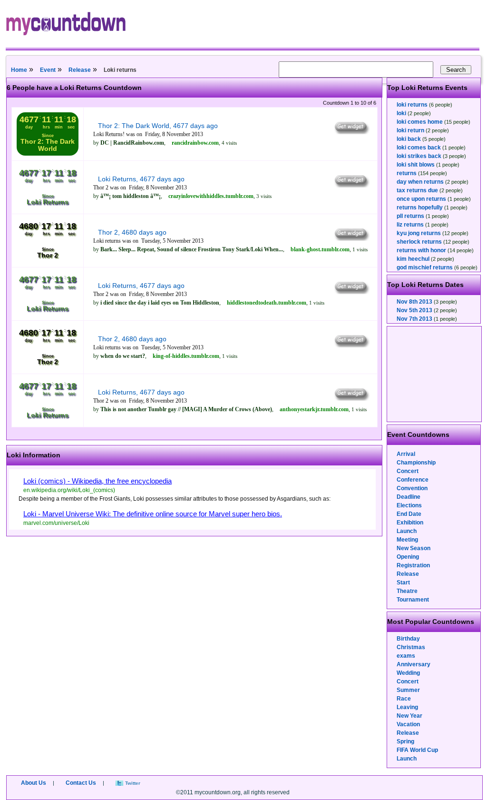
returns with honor (421, 250)
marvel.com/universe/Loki (56, 523)
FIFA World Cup (417, 750)
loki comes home (420, 122)
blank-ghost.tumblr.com (320, 249)
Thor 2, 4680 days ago (132, 232)
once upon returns (421, 199)
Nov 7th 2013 (414, 319)
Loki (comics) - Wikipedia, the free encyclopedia (97, 481)
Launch (407, 531)
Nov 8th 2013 (414, 301)
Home (19, 70)
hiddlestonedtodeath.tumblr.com (266, 302)
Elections (409, 505)
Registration (413, 565)
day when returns (420, 181)
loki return (410, 130)
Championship (416, 462)
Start (403, 582)
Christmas (411, 647)
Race (404, 698)
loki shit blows (416, 164)
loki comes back (419, 147)
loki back (409, 139)
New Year (409, 715)
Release (79, 70)
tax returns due (417, 190)
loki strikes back (419, 156)
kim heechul (413, 259)
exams (406, 655)
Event (48, 70)
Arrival (406, 454)
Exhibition (410, 522)
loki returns (412, 104)
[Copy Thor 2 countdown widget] (351, 238)
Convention (412, 488)
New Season (413, 548)
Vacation (408, 724)
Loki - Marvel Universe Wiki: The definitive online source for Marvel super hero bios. (152, 514)
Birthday (408, 638)
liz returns (410, 224)
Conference (413, 479)
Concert (408, 471)
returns (407, 173)
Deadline (408, 497)
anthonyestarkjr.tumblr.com (314, 409)
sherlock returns (419, 241)
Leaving (407, 707)
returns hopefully (420, 207)
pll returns (410, 216)
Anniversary (413, 664)
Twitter (132, 783)
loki (401, 113)
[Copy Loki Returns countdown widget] (351, 185)
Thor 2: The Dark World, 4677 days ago (158, 125)
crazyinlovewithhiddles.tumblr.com (210, 196)
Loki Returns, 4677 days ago (141, 179)
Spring (405, 741)
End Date (409, 514)
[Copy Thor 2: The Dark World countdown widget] (351, 132)
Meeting (407, 539)
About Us (33, 783)
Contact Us (81, 783)
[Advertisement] (434, 374)
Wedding (408, 673)
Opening (408, 556)
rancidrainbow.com (195, 142)
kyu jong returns (419, 233)
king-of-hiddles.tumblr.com (186, 356)
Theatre (407, 591)
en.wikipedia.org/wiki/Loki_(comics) (69, 490)
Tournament (413, 599)
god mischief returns (425, 267)
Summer (408, 690)
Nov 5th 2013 (414, 310)
